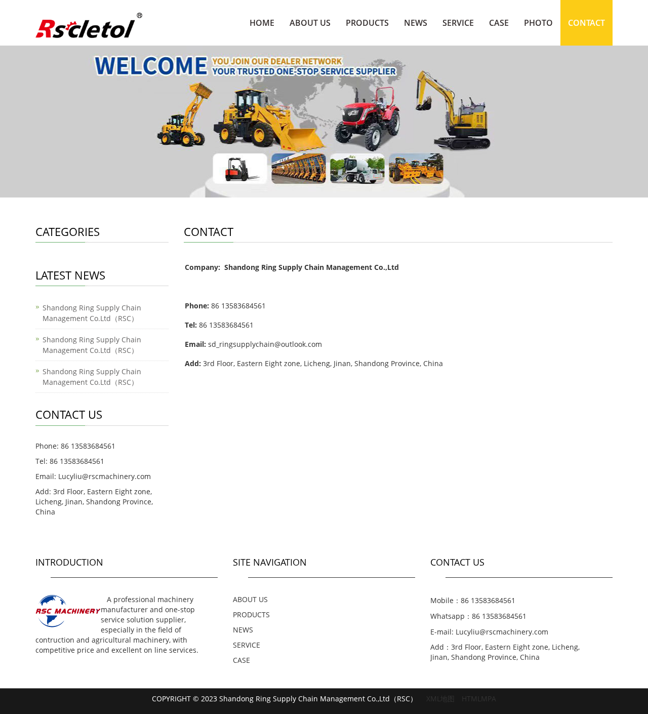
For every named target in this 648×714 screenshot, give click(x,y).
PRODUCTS (367, 22)
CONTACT (586, 22)
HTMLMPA (479, 698)
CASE (499, 22)
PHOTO (538, 22)
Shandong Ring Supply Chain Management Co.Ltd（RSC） (92, 313)
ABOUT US (310, 22)
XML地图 (440, 698)
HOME (262, 22)
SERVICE (458, 22)
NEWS (415, 22)
